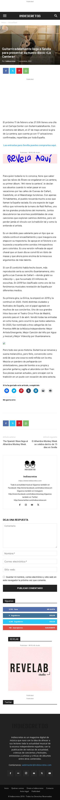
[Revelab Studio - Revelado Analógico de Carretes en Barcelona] (30, 158)
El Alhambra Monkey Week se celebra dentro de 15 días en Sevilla (44, 444)
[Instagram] (27, 505)
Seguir (52, 615)
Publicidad (36, 791)
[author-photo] (30, 472)
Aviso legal (24, 791)
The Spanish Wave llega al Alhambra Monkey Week (15, 443)
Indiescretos (10, 61)
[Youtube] (50, 773)
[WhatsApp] (26, 71)
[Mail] (33, 505)
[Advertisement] (30, 6)
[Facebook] (6, 71)
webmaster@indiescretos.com (36, 765)
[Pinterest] (19, 71)
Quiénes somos (17, 788)
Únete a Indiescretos (35, 788)
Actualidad (12, 22)
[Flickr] (18, 773)
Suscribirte (50, 628)
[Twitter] (12, 71)
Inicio (3, 22)
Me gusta (51, 609)
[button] (4, 16)
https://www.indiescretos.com (30, 481)
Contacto (49, 788)
